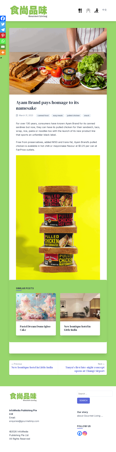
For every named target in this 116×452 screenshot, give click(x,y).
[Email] (3, 47)
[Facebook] (3, 18)
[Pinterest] (3, 35)
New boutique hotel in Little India (77, 328)
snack (86, 115)
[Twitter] (3, 24)
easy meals (58, 115)
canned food (43, 115)
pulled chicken (73, 115)
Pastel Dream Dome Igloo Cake (35, 328)
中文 (104, 9)
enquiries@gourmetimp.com (24, 421)
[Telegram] (3, 30)
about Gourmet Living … (90, 415)
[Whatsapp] (3, 41)
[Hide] (1, 58)
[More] (3, 52)
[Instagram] (84, 433)
